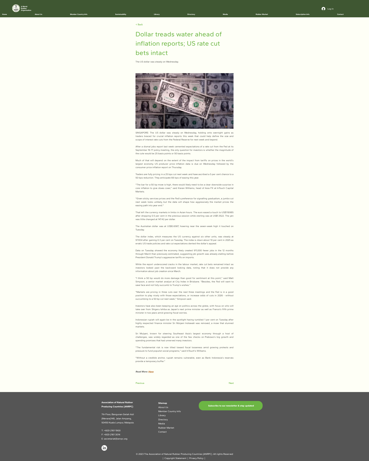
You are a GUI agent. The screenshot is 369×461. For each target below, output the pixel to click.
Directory (163, 419)
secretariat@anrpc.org (115, 438)
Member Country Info (169, 411)
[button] (50, 14)
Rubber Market (166, 427)
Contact (162, 431)
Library (162, 415)
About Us (163, 407)
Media (161, 423)
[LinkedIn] (104, 448)
